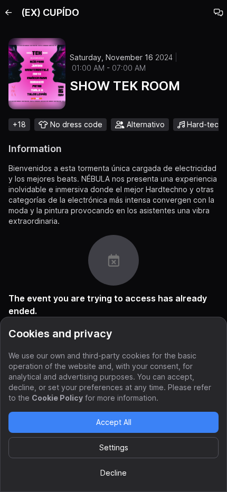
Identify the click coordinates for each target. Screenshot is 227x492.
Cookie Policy (57, 397)
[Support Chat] (218, 12)
